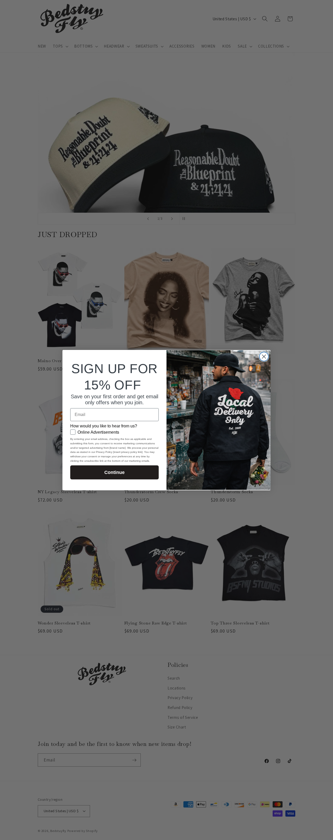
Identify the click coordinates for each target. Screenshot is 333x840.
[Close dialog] (263, 356)
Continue (114, 472)
